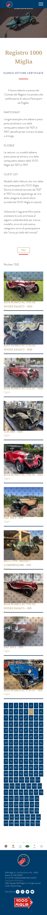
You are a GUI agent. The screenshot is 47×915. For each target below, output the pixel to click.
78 (31, 761)
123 (26, 798)
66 (11, 755)
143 (22, 817)
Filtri (23, 250)
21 (26, 718)
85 (26, 767)
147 (6, 823)
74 (11, 761)
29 (26, 724)
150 (22, 823)
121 (16, 798)
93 (26, 774)
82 (11, 767)
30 (31, 724)
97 (6, 780)
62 (31, 749)
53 (26, 743)
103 (38, 780)
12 (21, 712)
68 (21, 755)
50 (11, 743)
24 (41, 718)
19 (16, 718)
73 (6, 761)
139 (37, 811)
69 (26, 755)
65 (6, 755)
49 (6, 743)
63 (36, 749)
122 (21, 798)
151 (27, 823)
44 (21, 736)
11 (16, 712)
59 (16, 749)
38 (31, 730)
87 (36, 767)
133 (6, 811)
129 (21, 805)
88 (41, 767)
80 (41, 761)
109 (34, 786)
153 (38, 823)
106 (18, 786)
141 (11, 817)
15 (36, 712)
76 (21, 761)
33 (6, 730)
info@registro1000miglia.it (14, 880)
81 (6, 767)
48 (41, 736)
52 (21, 743)
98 (11, 780)
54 (31, 743)
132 (37, 805)
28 (21, 724)
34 (11, 730)
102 (32, 780)
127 (11, 805)
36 (21, 730)
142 (17, 817)
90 (11, 774)
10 (11, 712)
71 (36, 755)
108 (29, 786)
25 (6, 724)
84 (21, 767)
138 (31, 811)
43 (16, 736)
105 (12, 786)
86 (31, 767)
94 (31, 774)
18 (11, 718)
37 (26, 730)
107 (23, 786)
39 (36, 730)
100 (21, 780)
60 (21, 749)
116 (31, 792)
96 (41, 774)
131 (31, 805)
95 (36, 774)
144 (27, 817)
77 (26, 761)
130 (27, 805)
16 (41, 712)
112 (11, 792)
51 (16, 743)
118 (41, 792)
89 (6, 774)
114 (21, 792)
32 (41, 724)
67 (16, 755)
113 (16, 792)
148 (11, 823)
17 (6, 718)
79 (36, 761)
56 (41, 743)
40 (41, 730)
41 (6, 736)
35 (16, 730)
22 (31, 718)
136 (21, 811)
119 (6, 798)
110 (39, 786)
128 (16, 805)
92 (21, 774)
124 (32, 798)
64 (41, 749)
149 (17, 823)
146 (38, 817)
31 (36, 724)
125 (37, 798)
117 (36, 792)
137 (26, 811)
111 (6, 792)
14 (31, 712)
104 (6, 786)
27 (16, 724)
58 (11, 749)
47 (36, 736)
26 (11, 724)
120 (11, 798)
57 (6, 749)
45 (26, 736)
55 (36, 743)
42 (11, 736)
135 (16, 811)
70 (31, 755)
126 (6, 805)
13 (26, 712)
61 (26, 749)
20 (21, 718)
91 (16, 774)
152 (32, 823)
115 (26, 792)
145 (33, 817)
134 (11, 811)
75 (16, 761)
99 (16, 780)
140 (6, 817)
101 (27, 780)
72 (41, 755)
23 (36, 718)
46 (31, 736)
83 (16, 767)
